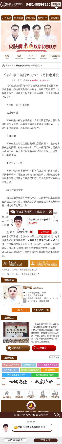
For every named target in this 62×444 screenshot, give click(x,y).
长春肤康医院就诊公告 (30, 274)
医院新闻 (36, 65)
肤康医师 (18, 18)
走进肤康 (6, 18)
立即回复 (45, 440)
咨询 (19, 56)
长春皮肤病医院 (23, 65)
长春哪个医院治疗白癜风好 (41, 240)
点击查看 (33, 223)
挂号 (31, 56)
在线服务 (54, 18)
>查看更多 (54, 357)
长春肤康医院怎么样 (29, 269)
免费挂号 (43, 397)
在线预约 (31, 397)
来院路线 (55, 56)
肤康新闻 (19, 397)
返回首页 (7, 397)
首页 (7, 56)
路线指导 (30, 18)
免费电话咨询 (15, 440)
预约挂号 (42, 18)
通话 (43, 56)
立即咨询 (44, 232)
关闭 (57, 414)
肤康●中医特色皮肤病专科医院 (31, 413)
